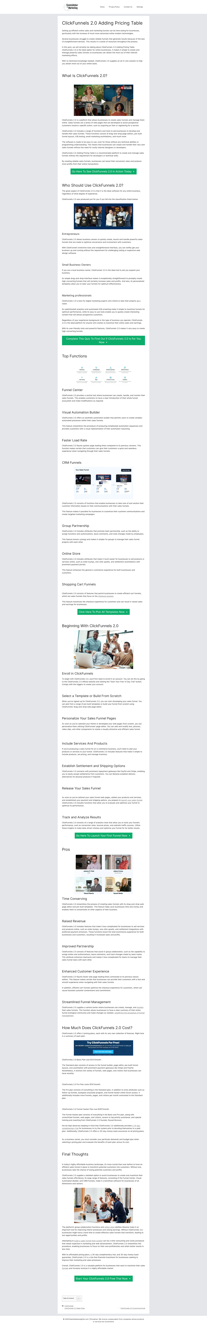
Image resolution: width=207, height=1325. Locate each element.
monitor (140, 1007)
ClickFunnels (69, 1306)
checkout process (105, 596)
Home (102, 7)
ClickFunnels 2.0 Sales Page (74, 1308)
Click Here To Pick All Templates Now (102, 611)
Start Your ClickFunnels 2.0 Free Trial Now (102, 1278)
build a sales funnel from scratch (88, 1241)
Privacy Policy (114, 7)
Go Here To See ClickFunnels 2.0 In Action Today (102, 171)
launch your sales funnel (131, 800)
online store (109, 1227)
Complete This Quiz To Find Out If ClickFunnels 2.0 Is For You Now (103, 340)
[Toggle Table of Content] (77, 1298)
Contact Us (128, 7)
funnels (65, 1268)
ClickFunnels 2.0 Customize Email (133, 1308)
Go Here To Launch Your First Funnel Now (101, 835)
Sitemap (140, 7)
